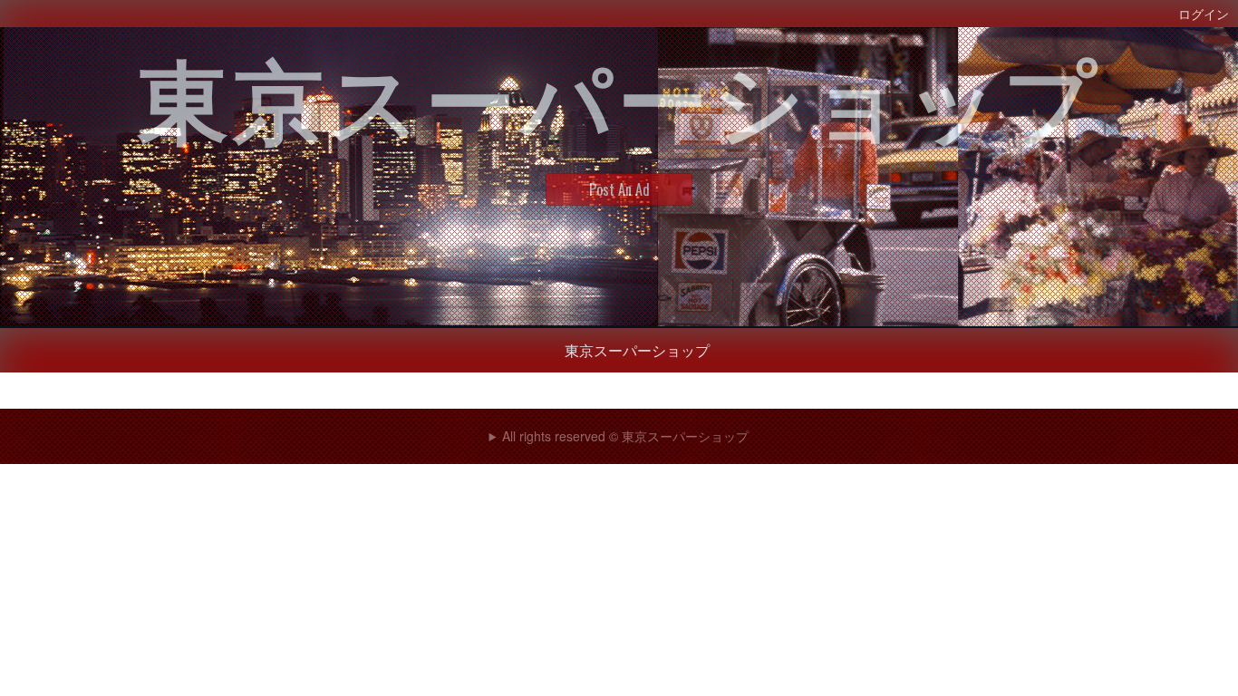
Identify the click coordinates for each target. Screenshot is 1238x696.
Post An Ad (619, 189)
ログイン (1203, 13)
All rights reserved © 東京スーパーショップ (625, 436)
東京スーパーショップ (637, 350)
